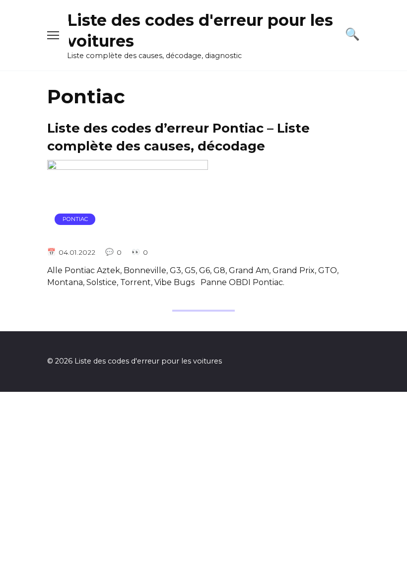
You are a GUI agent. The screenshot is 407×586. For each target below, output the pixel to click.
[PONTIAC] (127, 233)
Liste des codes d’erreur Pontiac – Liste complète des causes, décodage (178, 136)
